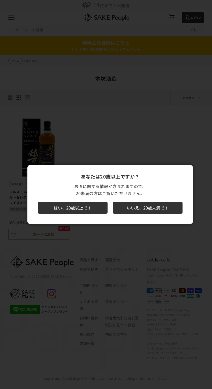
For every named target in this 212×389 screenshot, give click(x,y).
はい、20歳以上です (73, 208)
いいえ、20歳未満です (148, 208)
